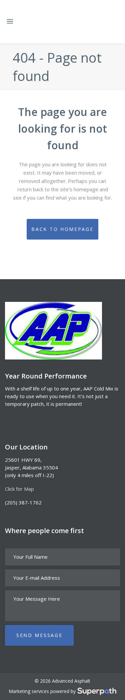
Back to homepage (62, 229)
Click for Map (19, 488)
